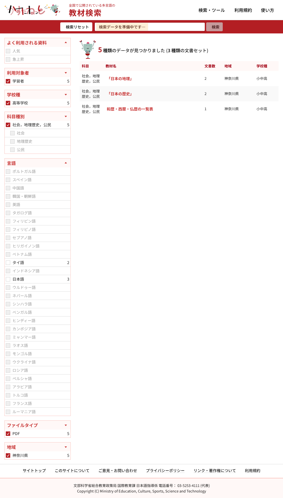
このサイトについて (72, 470)
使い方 (267, 10)
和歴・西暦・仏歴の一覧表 (130, 109)
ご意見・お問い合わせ (117, 470)
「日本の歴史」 (120, 93)
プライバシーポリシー (165, 470)
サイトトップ (34, 470)
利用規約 (243, 10)
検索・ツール (211, 10)
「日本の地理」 (120, 78)
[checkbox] (8, 51)
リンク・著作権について (214, 470)
